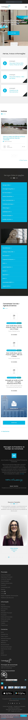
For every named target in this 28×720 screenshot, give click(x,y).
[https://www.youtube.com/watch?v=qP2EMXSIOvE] (14, 236)
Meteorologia (6, 208)
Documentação (5, 581)
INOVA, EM (7, 655)
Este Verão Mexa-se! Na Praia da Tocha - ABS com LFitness (14, 355)
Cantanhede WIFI (5, 587)
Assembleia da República (14, 708)
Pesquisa (3, 610)
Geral (6, 632)
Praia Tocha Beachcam (8, 200)
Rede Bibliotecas (6, 248)
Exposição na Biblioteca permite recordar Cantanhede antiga (14, 28)
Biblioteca (7, 642)
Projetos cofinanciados (6, 583)
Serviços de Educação (10, 647)
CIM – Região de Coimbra (14, 711)
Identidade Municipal (6, 612)
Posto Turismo (8, 636)
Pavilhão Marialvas (7, 219)
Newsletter (4, 614)
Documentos (4, 608)
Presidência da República (19, 706)
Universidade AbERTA (8, 282)
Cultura (19, 377)
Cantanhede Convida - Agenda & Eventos (11, 305)
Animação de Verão (11, 323)
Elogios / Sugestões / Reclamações (9, 595)
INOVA (4, 278)
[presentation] (12, 44)
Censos (3, 593)
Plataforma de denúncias (7, 597)
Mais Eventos (5, 431)
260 (24, 146)
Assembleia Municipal (6, 577)
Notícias (4, 112)
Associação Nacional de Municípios (14, 709)
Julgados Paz (8, 640)
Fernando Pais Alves (14, 548)
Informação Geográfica (8, 189)
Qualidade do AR (6, 212)
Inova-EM (3, 585)
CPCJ (6, 651)
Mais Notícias (23, 160)
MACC (4, 263)
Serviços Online (6, 185)
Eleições (3, 589)
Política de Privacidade (6, 617)
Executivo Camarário (14, 502)
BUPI (6, 653)
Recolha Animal (8, 644)
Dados (2, 591)
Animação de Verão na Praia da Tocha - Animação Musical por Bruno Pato (14, 382)
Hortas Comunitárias (7, 196)
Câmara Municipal (6, 575)
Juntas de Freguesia (6, 579)
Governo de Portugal (7, 706)
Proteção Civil (8, 634)
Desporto (19, 323)
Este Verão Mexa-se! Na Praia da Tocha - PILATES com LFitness (14, 327)
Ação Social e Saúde (10, 649)
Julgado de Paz (6, 286)
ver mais (22, 473)
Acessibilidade (4, 621)
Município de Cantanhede (18, 698)
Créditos (3, 623)
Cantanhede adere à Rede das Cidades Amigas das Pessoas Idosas (12, 138)
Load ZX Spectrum (7, 267)
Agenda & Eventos (5, 606)
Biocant (4, 271)
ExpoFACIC (5, 274)
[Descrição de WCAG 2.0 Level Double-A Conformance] (13, 687)
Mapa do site (4, 625)
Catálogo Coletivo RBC (8, 252)
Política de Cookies (5, 619)
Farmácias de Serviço (8, 204)
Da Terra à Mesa (7, 192)
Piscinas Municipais (7, 215)
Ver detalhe (14, 334)
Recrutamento (6, 255)
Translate (14, 681)
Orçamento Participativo (8, 259)
